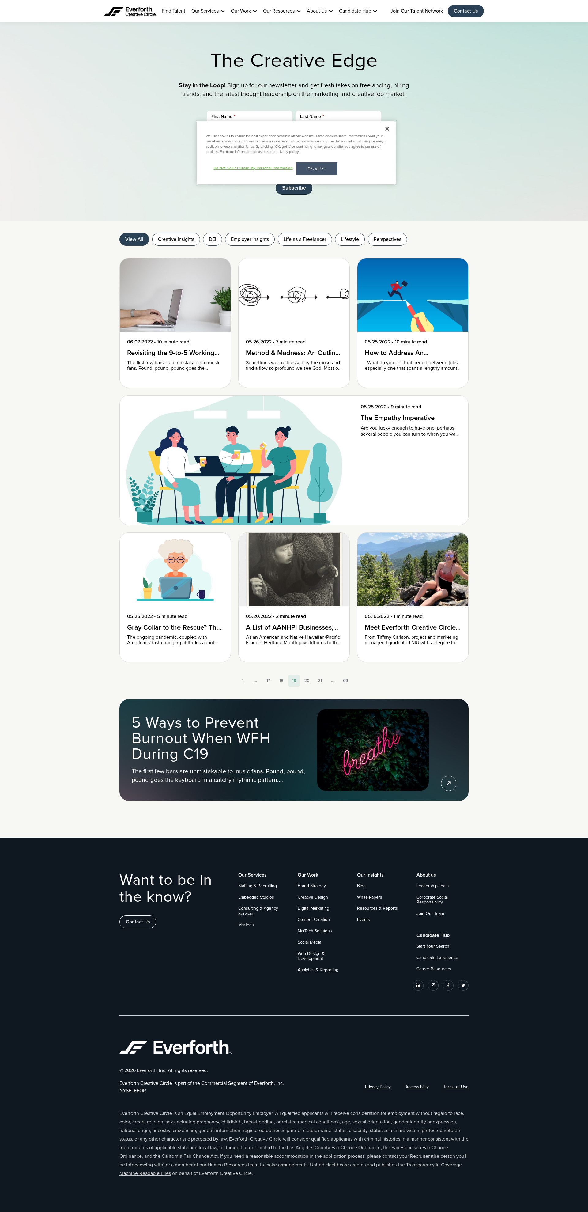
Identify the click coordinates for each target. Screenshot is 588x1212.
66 (345, 680)
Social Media (309, 942)
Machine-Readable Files (145, 1173)
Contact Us (466, 11)
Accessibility (417, 1087)
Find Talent (173, 11)
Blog (361, 886)
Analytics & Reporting (318, 970)
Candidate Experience (437, 958)
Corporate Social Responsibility (432, 900)
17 (268, 680)
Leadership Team (433, 886)
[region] (296, 152)
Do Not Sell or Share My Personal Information (253, 168)
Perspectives (387, 239)
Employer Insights (250, 239)
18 (281, 680)
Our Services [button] (205, 11)
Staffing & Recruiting (257, 886)
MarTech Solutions (315, 931)
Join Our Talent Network (416, 11)
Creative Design (313, 897)
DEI (212, 239)
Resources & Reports (377, 908)
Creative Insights (176, 239)
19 (294, 680)
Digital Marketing (313, 908)
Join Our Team (430, 913)
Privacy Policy (378, 1087)
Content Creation (314, 920)
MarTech (246, 925)
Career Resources (434, 969)
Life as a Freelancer (305, 239)
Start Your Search (433, 946)
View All (134, 239)
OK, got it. (317, 168)
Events (363, 920)
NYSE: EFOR (132, 1090)
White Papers (369, 897)
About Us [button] (317, 11)
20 (307, 680)
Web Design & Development (311, 956)
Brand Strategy (312, 886)
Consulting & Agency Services (258, 911)
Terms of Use (456, 1087)
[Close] (387, 128)
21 (320, 680)
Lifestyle (350, 239)
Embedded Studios (256, 897)
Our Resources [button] (279, 11)
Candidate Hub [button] (355, 11)
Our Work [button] (241, 11)
